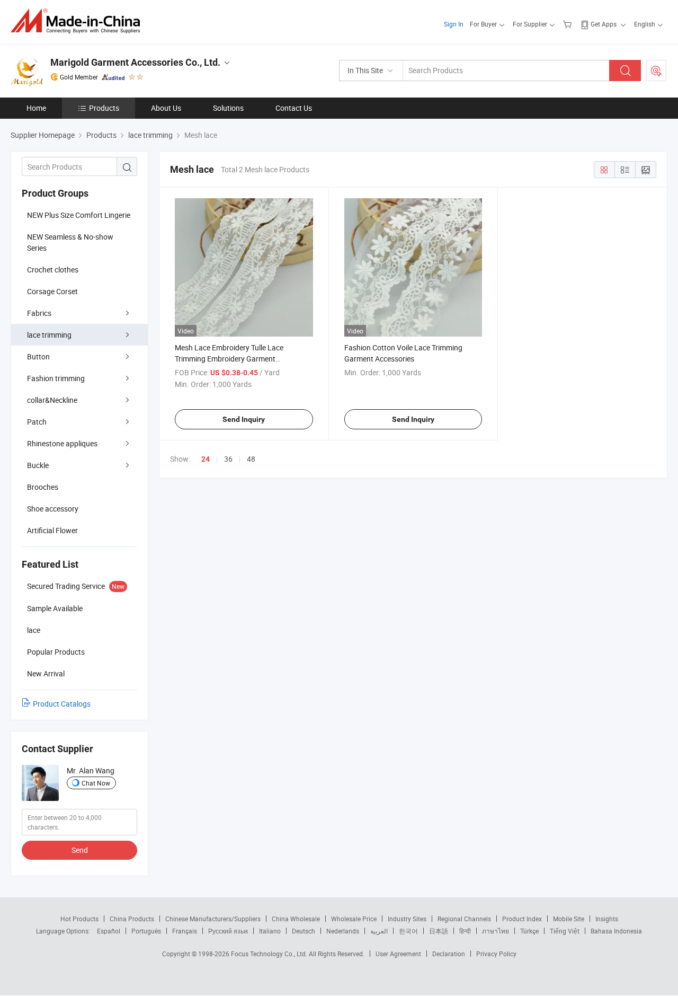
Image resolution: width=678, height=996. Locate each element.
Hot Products (79, 918)
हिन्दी (465, 931)
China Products (132, 918)
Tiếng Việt (564, 931)
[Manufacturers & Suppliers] (79, 20)
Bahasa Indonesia (616, 931)
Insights (606, 918)
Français (184, 931)
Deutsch (303, 931)
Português (146, 931)
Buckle (38, 465)
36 (228, 459)
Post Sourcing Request (656, 70)
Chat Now (96, 783)
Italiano (270, 931)
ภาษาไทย (495, 931)
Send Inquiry (243, 419)
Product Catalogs (62, 704)
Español (108, 931)
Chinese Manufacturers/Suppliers (213, 918)
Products (104, 108)
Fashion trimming (56, 378)
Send (80, 850)
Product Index (522, 918)
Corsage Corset (52, 291)
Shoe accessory (52, 509)
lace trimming (49, 335)
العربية (379, 931)
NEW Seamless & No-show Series (70, 242)
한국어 (408, 931)
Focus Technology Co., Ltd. (270, 953)
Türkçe (529, 931)
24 (205, 459)
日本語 (438, 931)
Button (38, 356)
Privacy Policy (496, 953)
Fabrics (39, 313)
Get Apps (603, 24)
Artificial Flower (52, 530)
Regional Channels (464, 918)
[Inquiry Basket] (568, 24)
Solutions (228, 108)
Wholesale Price (354, 918)
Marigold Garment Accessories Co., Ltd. (135, 62)
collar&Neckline (52, 400)
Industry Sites (407, 918)
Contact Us (293, 108)
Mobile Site (568, 918)
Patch (37, 422)
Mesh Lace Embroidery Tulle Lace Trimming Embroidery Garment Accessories (229, 358)
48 (251, 459)
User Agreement (398, 953)
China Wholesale (296, 918)
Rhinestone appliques (62, 443)
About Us (166, 108)
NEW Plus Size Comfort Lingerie (78, 215)
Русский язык (228, 931)
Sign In (453, 24)
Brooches (42, 487)
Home (36, 108)
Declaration (448, 953)
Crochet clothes (52, 270)
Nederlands (342, 931)
